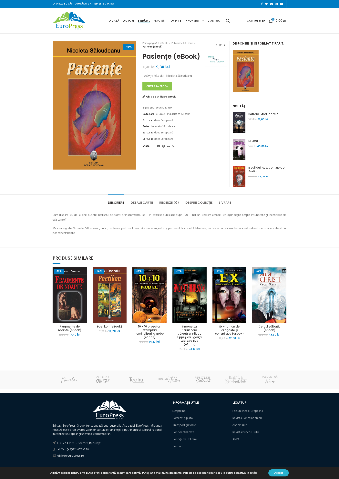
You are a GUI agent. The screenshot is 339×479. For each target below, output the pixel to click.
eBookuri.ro (239, 425)
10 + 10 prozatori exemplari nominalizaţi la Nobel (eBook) (149, 332)
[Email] (271, 3)
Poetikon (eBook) (109, 326)
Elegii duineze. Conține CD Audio (266, 169)
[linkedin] (168, 146)
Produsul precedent (217, 45)
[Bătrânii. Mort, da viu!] (239, 122)
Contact (177, 446)
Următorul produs (225, 45)
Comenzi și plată (182, 418)
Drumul (253, 141)
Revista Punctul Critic (245, 432)
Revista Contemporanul (247, 418)
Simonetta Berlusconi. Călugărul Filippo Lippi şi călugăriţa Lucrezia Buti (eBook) (189, 335)
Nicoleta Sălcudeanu (163, 126)
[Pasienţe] (246, 70)
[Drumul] (239, 149)
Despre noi (179, 411)
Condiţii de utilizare (184, 439)
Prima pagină (149, 43)
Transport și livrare (184, 425)
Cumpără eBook (157, 86)
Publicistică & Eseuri (182, 43)
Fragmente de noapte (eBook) (69, 328)
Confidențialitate (183, 432)
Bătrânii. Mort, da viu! (263, 114)
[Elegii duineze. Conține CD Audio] (239, 176)
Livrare (225, 202)
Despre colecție (198, 202)
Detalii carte (142, 202)
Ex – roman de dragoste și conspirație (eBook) (229, 330)
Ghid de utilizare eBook (161, 96)
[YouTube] (281, 3)
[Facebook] (262, 3)
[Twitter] (266, 3)
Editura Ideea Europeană (247, 411)
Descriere (116, 202)
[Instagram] (276, 3)
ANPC (236, 439)
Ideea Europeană (163, 120)
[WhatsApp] (173, 146)
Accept (278, 473)
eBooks (164, 43)
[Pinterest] (163, 146)
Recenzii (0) (169, 202)
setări (253, 473)
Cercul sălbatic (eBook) (269, 328)
